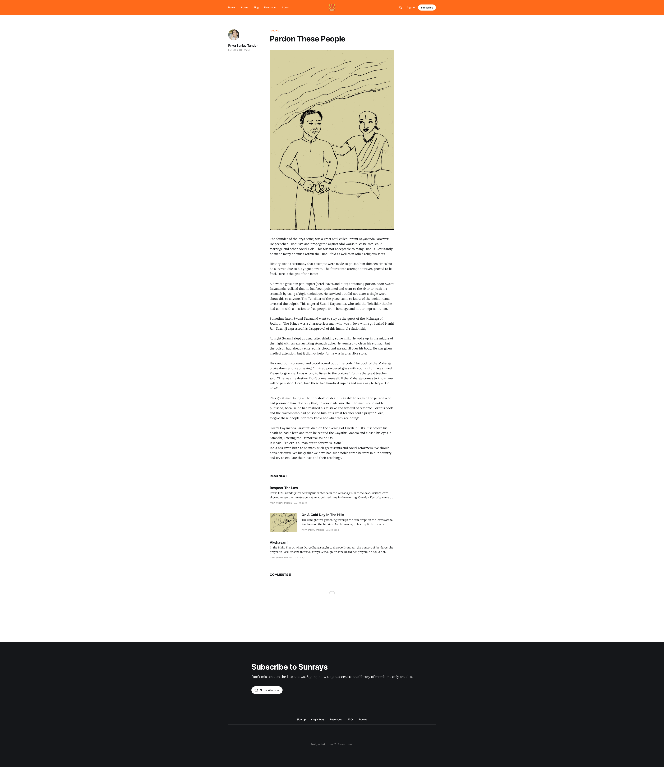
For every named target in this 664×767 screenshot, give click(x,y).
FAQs (351, 719)
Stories (244, 7)
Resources (336, 719)
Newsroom (270, 7)
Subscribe (427, 7)
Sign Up (301, 719)
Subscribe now (269, 690)
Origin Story (318, 719)
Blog (256, 7)
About (285, 7)
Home (231, 7)
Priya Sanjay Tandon (243, 45)
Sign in (411, 7)
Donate (363, 719)
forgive (274, 30)
